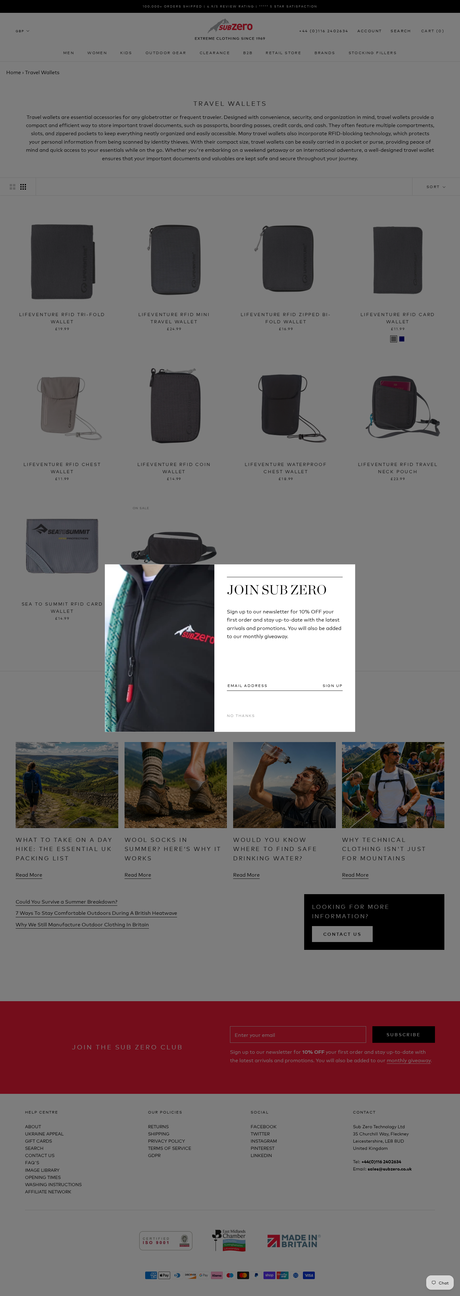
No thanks (241, 715)
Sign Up (333, 686)
